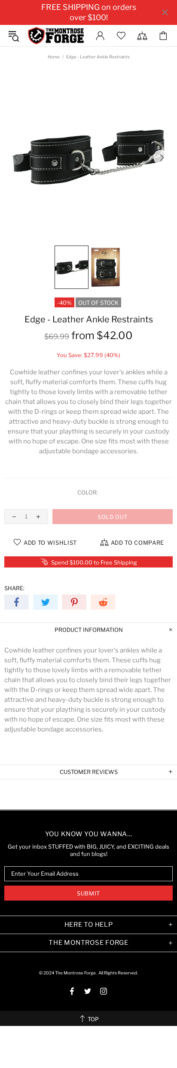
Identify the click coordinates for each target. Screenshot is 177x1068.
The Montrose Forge (55, 36)
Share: (14, 588)
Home (54, 56)
